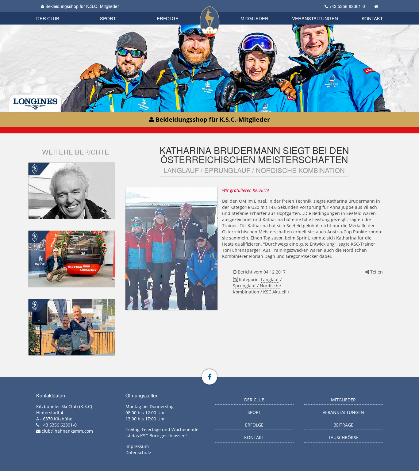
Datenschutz (138, 452)
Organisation (54, 12)
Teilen (376, 272)
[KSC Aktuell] (34, 168)
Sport (108, 18)
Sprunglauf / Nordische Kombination (257, 289)
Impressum (137, 446)
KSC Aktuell (274, 292)
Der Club (47, 18)
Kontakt (372, 18)
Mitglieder (254, 18)
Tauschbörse (343, 437)
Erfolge (168, 18)
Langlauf (270, 279)
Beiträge (343, 425)
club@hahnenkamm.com (67, 431)
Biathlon (58, 11)
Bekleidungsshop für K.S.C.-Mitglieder (81, 6)
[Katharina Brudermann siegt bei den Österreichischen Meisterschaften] (171, 248)
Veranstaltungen (315, 18)
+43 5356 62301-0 (347, 6)
